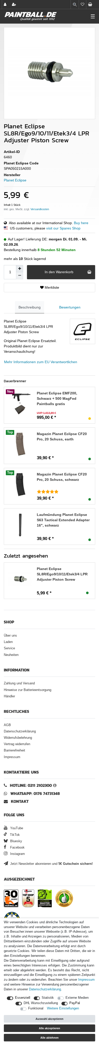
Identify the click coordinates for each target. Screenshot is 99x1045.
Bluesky (15, 841)
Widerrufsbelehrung (18, 738)
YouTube (16, 828)
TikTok (14, 835)
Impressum (12, 757)
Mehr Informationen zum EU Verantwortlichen (40, 362)
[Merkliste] (82, 4)
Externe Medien (77, 998)
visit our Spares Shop (63, 228)
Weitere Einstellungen (63, 1008)
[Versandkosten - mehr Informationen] (39, 209)
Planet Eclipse (15, 180)
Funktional (35, 1008)
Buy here (81, 223)
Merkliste (51, 287)
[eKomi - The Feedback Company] (64, 898)
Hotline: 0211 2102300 (31, 785)
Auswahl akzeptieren (49, 1018)
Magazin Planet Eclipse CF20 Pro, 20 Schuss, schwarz (62, 477)
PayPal (74, 1003)
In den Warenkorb (59, 272)
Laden (8, 642)
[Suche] (75, 4)
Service (9, 648)
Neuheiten (11, 655)
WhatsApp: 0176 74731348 (35, 793)
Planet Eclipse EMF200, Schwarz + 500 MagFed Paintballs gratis (57, 398)
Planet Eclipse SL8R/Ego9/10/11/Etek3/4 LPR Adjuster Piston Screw (62, 574)
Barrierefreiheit (14, 750)
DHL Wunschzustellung (41, 1003)
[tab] (29, 307)
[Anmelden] (5, 4)
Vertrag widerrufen (17, 744)
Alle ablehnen (49, 1037)
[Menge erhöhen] (19, 268)
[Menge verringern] (19, 275)
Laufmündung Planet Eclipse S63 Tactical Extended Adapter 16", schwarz (63, 520)
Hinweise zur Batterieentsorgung (27, 690)
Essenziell (22, 998)
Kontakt (20, 801)
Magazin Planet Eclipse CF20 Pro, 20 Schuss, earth (62, 436)
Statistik (48, 998)
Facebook (17, 847)
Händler (9, 696)
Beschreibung (30, 307)
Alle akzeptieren (49, 1028)
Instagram (17, 854)
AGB (7, 725)
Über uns (10, 635)
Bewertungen (69, 307)
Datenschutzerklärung (20, 731)
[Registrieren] (14, 4)
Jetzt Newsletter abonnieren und (51, 864)
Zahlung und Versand (19, 683)
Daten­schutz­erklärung (45, 989)
